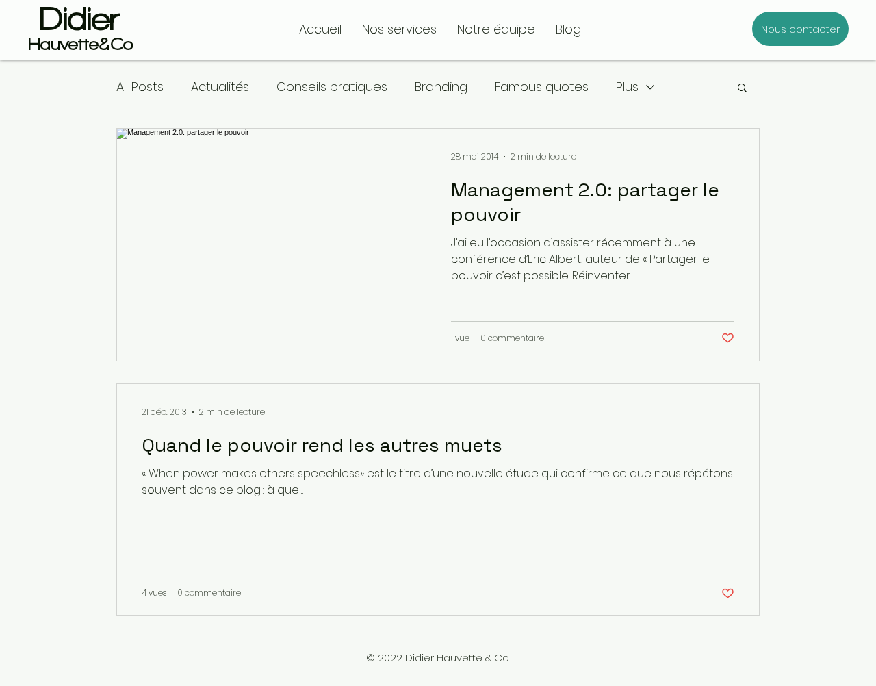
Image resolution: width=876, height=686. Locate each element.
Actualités (220, 86)
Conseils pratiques (331, 86)
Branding (441, 86)
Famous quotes (542, 86)
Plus (627, 86)
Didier (80, 18)
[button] (742, 88)
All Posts (140, 86)
